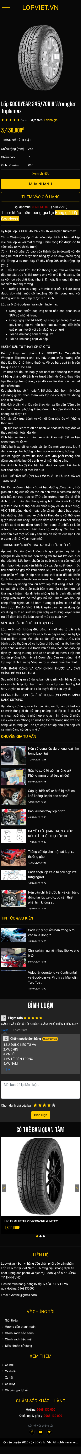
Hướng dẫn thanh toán (20, 1327)
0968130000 (26, 1288)
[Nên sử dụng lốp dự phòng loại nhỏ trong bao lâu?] (13, 755)
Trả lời (4, 1030)
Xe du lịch (11, 1371)
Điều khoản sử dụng (18, 1346)
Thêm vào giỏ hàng (40, 197)
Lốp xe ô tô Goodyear (16, 304)
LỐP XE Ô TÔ (41, 347)
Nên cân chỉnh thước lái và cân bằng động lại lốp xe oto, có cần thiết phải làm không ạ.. (53, 897)
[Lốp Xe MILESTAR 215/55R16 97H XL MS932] (40, 1176)
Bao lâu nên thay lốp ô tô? (46, 811)
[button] (37, 1236)
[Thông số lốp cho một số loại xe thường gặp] (13, 857)
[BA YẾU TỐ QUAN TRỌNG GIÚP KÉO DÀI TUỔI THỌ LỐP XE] (13, 835)
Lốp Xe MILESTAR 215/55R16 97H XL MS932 (31, 1221)
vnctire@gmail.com (24, 1295)
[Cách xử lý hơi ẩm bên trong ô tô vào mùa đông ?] (13, 935)
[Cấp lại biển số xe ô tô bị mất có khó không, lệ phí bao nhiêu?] (13, 796)
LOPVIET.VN (40, 7)
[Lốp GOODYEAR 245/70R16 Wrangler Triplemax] (40, 57)
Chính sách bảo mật (18, 1339)
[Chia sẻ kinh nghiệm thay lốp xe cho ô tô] (13, 957)
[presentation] (4, 1188)
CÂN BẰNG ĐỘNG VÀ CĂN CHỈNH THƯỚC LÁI (36, 668)
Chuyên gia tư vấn (16, 1390)
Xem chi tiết (40, 173)
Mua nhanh (40, 184)
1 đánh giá (50, 120)
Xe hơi (9, 1365)
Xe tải (8, 1377)
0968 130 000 (41, 207)
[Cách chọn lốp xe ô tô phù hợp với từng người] (13, 874)
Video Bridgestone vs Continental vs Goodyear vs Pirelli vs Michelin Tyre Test (52, 977)
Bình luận (40, 1115)
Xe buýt (9, 1384)
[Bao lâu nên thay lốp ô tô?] (13, 817)
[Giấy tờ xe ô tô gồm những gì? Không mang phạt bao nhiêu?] (13, 776)
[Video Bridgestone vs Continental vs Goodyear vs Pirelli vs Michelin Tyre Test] (13, 978)
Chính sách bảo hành (19, 1333)
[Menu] (6, 7)
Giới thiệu (11, 1320)
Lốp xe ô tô (9, 1268)
